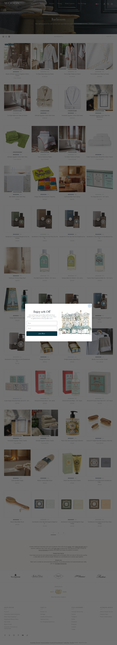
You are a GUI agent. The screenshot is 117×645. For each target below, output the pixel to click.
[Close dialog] (89, 305)
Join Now (42, 334)
